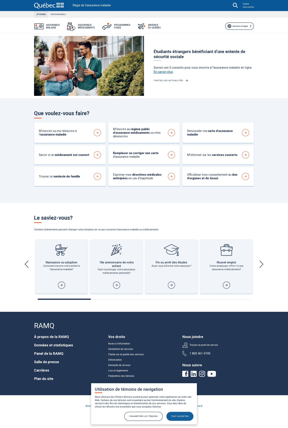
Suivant (261, 264)
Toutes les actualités (168, 80)
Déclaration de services (120, 349)
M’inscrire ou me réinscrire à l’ (58, 132)
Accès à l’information (119, 343)
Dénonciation (115, 359)
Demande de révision (119, 365)
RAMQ (44, 325)
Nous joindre (248, 7)
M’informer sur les (212, 155)
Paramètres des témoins (121, 376)
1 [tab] (64, 299)
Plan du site (43, 379)
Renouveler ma (210, 132)
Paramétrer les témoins (143, 416)
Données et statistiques (53, 345)
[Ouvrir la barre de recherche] (235, 5)
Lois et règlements (118, 370)
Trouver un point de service (204, 345)
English (246, 4)
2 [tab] (117, 299)
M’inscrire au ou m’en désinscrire (136, 132)
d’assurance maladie (136, 154)
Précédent (27, 264)
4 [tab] (223, 299)
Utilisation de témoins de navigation (129, 389)
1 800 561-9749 (200, 353)
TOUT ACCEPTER (180, 416)
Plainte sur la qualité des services (126, 354)
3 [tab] (170, 299)
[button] (63, 28)
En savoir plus (163, 72)
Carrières (41, 370)
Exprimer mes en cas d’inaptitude (137, 176)
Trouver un (59, 176)
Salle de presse (46, 362)
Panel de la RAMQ (48, 353)
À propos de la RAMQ (51, 337)
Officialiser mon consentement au (212, 176)
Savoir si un (64, 155)
